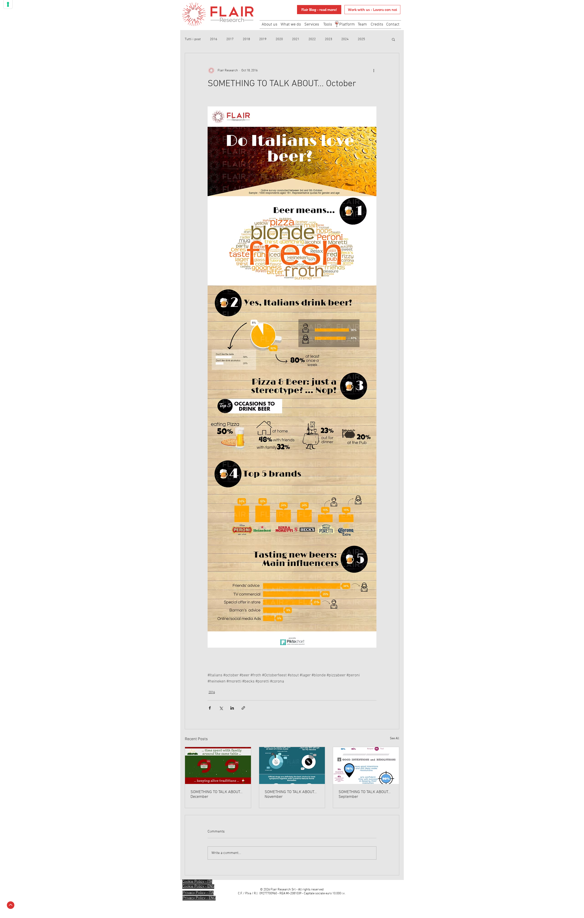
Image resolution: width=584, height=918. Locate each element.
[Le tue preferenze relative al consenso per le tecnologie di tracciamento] (8, 4)
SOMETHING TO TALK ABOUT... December (216, 794)
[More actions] (373, 70)
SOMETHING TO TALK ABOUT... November (291, 794)
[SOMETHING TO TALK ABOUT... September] (366, 765)
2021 (295, 39)
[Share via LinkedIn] (232, 708)
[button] (393, 39)
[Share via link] (243, 708)
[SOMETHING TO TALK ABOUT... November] (292, 765)
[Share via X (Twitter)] (221, 708)
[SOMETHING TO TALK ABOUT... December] (218, 765)
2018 (246, 39)
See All (394, 738)
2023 (328, 39)
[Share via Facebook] (210, 708)
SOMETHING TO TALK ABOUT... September (365, 794)
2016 (213, 39)
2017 (230, 39)
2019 (262, 39)
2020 (279, 39)
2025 (361, 39)
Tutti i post (193, 39)
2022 (312, 39)
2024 (345, 39)
